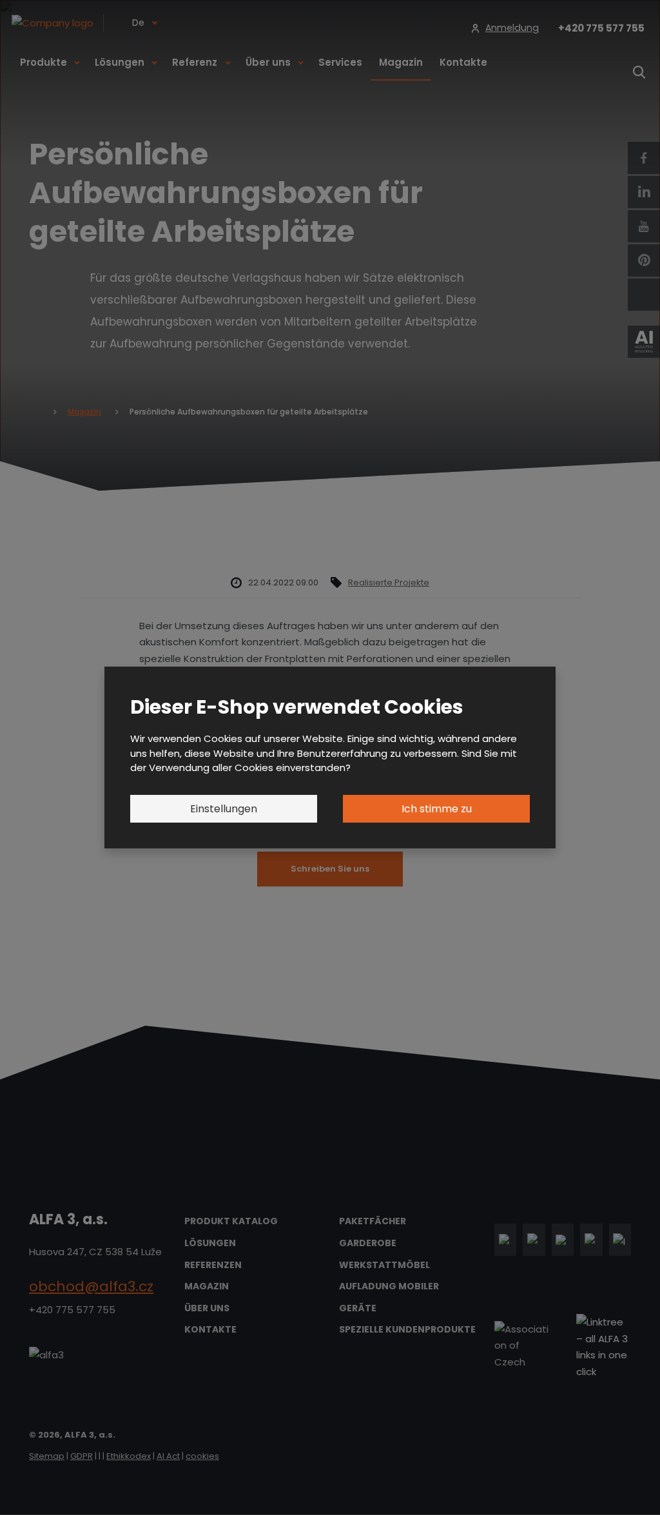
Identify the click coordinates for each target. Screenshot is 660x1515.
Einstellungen (223, 808)
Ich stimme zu (437, 808)
